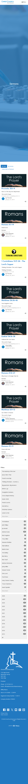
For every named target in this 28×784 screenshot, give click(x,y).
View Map (3, 678)
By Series (10, 166)
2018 (13, 623)
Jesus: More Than (6, 475)
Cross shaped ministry (8, 495)
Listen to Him (5, 513)
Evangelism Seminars (7, 492)
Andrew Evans (13, 532)
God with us (5, 506)
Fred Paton (13, 577)
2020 (13, 616)
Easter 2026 (5, 499)
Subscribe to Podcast (8, 169)
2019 (13, 620)
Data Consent (4, 714)
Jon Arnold (13, 528)
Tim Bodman (13, 521)
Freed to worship (6, 478)
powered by (13, 727)
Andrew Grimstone (13, 563)
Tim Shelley (13, 552)
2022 (13, 610)
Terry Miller (13, 539)
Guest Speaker (13, 587)
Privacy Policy (4, 713)
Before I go (5, 488)
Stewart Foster (13, 570)
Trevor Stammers (13, 584)
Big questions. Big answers (9, 485)
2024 (13, 603)
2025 (13, 599)
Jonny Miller (13, 566)
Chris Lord (13, 573)
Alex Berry (13, 556)
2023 (13, 606)
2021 (13, 613)
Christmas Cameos (7, 509)
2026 (13, 596)
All (2, 637)
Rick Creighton (13, 535)
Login (14, 720)
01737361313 (9, 684)
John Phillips (13, 525)
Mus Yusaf (13, 559)
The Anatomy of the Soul (8, 471)
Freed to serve (6, 502)
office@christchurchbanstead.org (13, 686)
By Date (4, 166)
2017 (13, 627)
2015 (13, 634)
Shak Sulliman (13, 545)
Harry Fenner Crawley (13, 580)
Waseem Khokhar (13, 542)
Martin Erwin (13, 549)
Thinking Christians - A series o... (10, 482)
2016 (13, 630)
